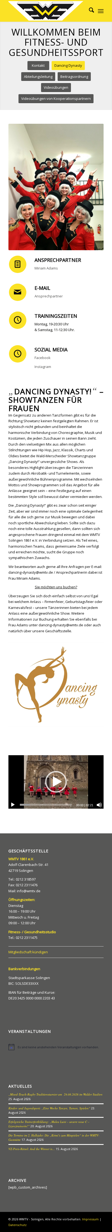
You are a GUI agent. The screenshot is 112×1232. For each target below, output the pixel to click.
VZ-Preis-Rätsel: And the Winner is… (31, 1149)
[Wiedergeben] (12, 805)
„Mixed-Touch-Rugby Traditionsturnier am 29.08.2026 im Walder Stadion (55, 1094)
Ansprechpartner (49, 296)
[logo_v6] (46, 11)
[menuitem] (88, 11)
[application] (56, 782)
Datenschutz (17, 1225)
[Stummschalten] (99, 805)
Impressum (90, 1219)
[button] (56, 782)
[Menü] (101, 10)
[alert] (56, 1047)
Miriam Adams (46, 268)
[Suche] (88, 11)
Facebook (43, 357)
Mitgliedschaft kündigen (28, 952)
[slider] (46, 805)
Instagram (43, 366)
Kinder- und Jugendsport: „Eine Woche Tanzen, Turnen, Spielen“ (49, 1108)
